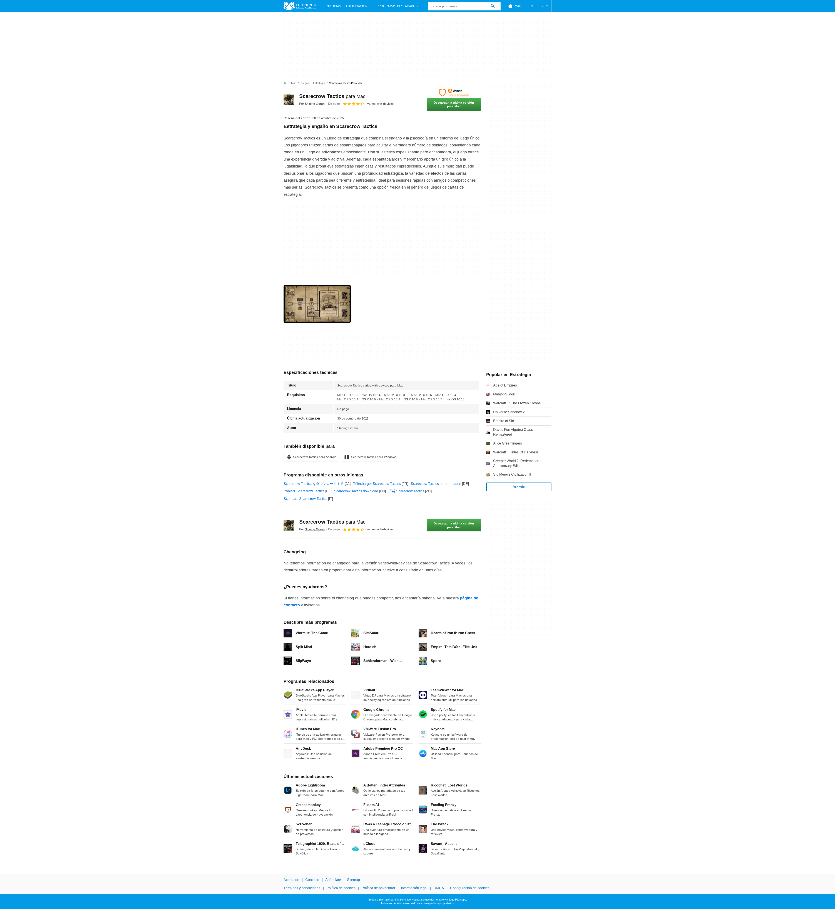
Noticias (334, 6)
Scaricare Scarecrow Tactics (305, 499)
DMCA (439, 888)
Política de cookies (341, 888)
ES (541, 6)
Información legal (414, 888)
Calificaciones (358, 6)
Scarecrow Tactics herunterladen (436, 484)
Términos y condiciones (302, 888)
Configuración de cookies (469, 888)
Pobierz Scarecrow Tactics (304, 491)
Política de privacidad (378, 888)
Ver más (519, 486)
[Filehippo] (300, 6)
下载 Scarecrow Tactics (406, 491)
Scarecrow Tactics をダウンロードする (314, 484)
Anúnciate (333, 880)
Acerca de (291, 880)
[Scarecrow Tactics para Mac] (289, 100)
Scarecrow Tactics (332, 96)
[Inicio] (285, 83)
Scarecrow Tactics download (356, 491)
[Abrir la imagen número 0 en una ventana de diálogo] (317, 304)
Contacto (312, 880)
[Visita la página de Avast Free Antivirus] (454, 92)
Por (312, 103)
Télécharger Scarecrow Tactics (377, 484)
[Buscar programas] (492, 6)
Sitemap (353, 880)
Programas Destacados (397, 6)
